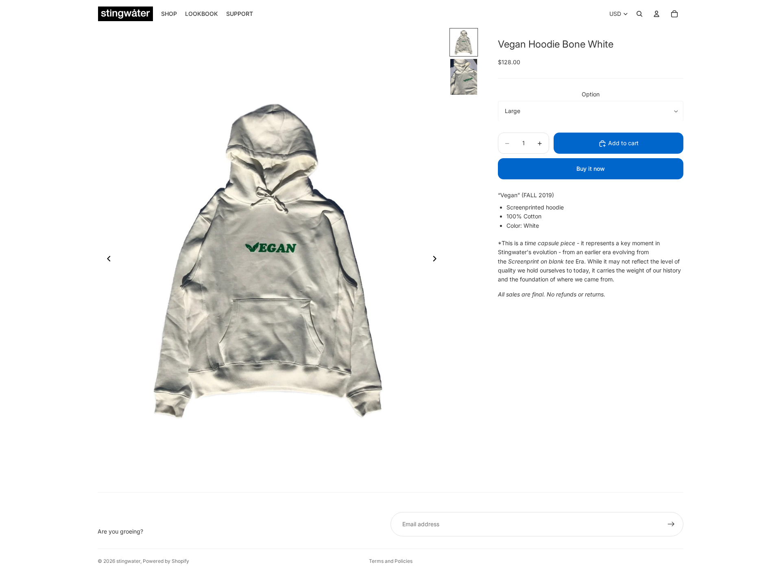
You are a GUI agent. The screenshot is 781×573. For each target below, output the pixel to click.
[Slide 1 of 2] (463, 42)
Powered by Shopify (166, 561)
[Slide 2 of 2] (463, 77)
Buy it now (590, 169)
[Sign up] (671, 524)
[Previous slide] (107, 260)
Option (591, 94)
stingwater (128, 561)
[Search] (639, 14)
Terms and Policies (390, 561)
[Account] (656, 14)
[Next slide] (437, 260)
